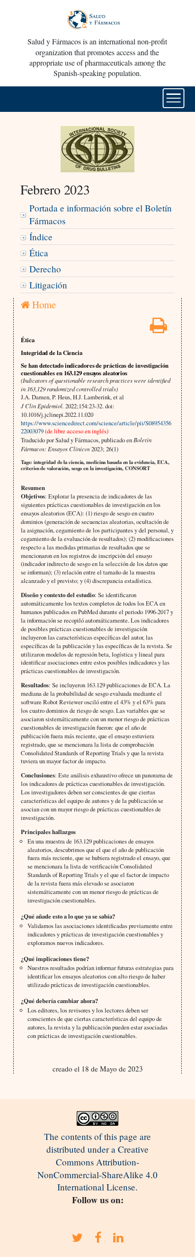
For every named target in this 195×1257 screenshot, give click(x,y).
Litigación (48, 285)
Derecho (45, 269)
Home (43, 304)
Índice (41, 237)
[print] (158, 328)
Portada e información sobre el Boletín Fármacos (100, 214)
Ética (38, 253)
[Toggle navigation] (173, 98)
